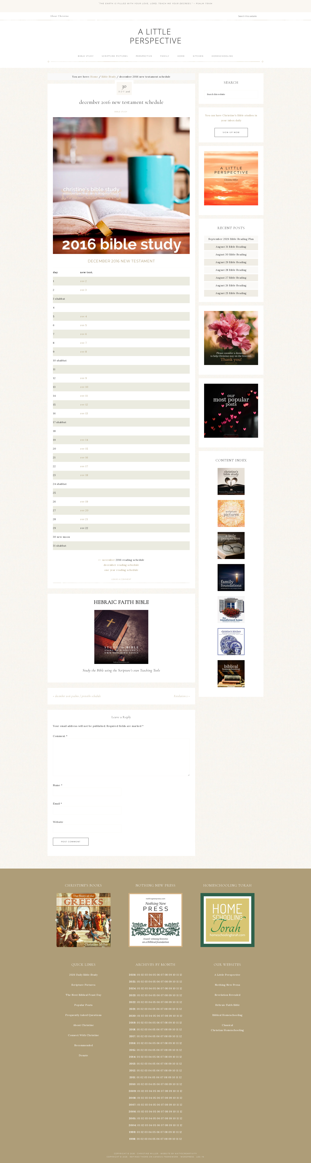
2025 (132, 981)
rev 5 (83, 325)
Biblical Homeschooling (227, 1015)
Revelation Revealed (227, 995)
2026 (132, 974)
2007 (132, 1104)
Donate (83, 1055)
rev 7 (83, 342)
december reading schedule (121, 565)
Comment (60, 736)
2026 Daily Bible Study (83, 974)
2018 (132, 1029)
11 (177, 981)
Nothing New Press (227, 984)
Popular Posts (83, 1005)
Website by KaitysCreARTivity (179, 1154)
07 (162, 974)
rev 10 (84, 387)
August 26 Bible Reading (231, 285)
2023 (132, 995)
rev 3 (83, 290)
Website (58, 822)
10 (174, 981)
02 (142, 974)
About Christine (83, 1025)
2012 (132, 1070)
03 (146, 974)
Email (57, 803)
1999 (132, 1132)
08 (166, 974)
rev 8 (83, 351)
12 (180, 981)
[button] (83, 920)
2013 (132, 1063)
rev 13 (84, 413)
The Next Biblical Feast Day (83, 995)
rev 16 (84, 457)
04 (150, 974)
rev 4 (83, 316)
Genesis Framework (165, 1157)
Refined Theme (139, 1157)
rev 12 (84, 404)
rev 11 (84, 395)
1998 (132, 1139)
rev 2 (83, 281)
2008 (132, 1097)
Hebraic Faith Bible (227, 1005)
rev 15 (84, 448)
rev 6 (83, 334)
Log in (200, 1157)
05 (154, 974)
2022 (132, 1002)
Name (57, 785)
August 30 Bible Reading (231, 254)
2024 (132, 988)
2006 (132, 1111)
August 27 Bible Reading (231, 277)
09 (170, 981)
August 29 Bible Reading (231, 262)
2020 (132, 1015)
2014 (132, 1056)
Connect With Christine (83, 1035)
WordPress (187, 1157)
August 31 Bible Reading (231, 246)
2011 (132, 1077)
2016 (132, 1043)
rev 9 (83, 378)
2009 (132, 1091)
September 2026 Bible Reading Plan (231, 239)
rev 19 (84, 501)
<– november (106, 560)
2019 (132, 1022)
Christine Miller (147, 1154)
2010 (132, 1084)
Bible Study (120, 112)
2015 (132, 1050)
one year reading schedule (121, 570)
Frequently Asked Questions (83, 1015)
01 (138, 974)
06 (158, 974)
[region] (83, 920)
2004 (132, 1125)
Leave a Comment (121, 579)
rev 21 (84, 519)
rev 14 (84, 439)
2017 (132, 1036)
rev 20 (84, 510)
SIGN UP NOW (231, 132)
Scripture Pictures (83, 984)
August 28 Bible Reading (231, 270)
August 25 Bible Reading (231, 293)
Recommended (83, 1045)
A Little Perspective (155, 36)
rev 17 (84, 466)
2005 (132, 1118)
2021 (132, 1009)
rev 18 (84, 475)
